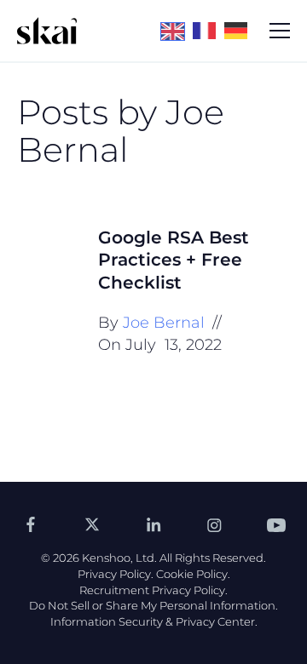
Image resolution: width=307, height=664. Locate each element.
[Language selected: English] (208, 30)
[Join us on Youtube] (276, 524)
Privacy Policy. (116, 574)
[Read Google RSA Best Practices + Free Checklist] (47, 256)
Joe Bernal (164, 322)
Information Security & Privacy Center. (154, 621)
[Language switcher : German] (240, 29)
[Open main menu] (279, 30)
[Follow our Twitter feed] (92, 524)
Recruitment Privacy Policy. (153, 590)
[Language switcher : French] (208, 29)
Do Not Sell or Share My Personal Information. (153, 605)
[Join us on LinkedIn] (153, 524)
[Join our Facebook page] (30, 524)
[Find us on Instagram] (215, 524)
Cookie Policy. (193, 574)
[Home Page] (47, 30)
